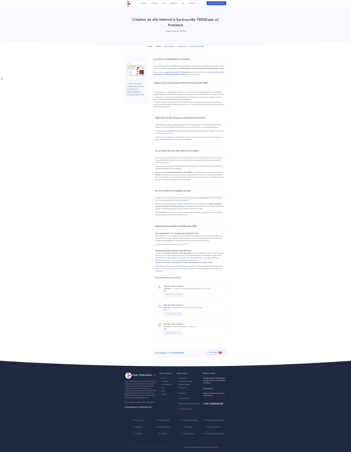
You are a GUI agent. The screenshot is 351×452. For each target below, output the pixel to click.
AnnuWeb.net (183, 244)
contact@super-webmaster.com (138, 407)
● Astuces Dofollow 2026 (135, 95)
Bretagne (189, 427)
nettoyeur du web (184, 206)
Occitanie (164, 434)
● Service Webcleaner (134, 92)
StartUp (154, 3)
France (158, 46)
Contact (192, 3)
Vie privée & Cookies (186, 381)
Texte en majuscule (185, 409)
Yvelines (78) (181, 46)
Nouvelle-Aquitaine (163, 427)
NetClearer (182, 393)
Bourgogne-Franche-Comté (214, 420)
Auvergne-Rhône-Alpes (189, 420)
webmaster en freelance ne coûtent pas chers (181, 137)
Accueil (144, 3)
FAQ (182, 3)
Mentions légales (184, 385)
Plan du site (183, 388)
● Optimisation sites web (135, 86)
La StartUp (165, 381)
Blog (164, 3)
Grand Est (138, 427)
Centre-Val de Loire (214, 427)
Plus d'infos (215, 353)
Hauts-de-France (163, 420)
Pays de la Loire (189, 434)
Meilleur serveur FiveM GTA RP (189, 404)
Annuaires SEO (184, 398)
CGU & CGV (183, 378)
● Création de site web (134, 84)
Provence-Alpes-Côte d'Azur (214, 434)
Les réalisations (166, 385)
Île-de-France (169, 46)
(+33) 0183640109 (176, 353)
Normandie (138, 434)
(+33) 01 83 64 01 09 (216, 3)
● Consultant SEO (133, 89)
